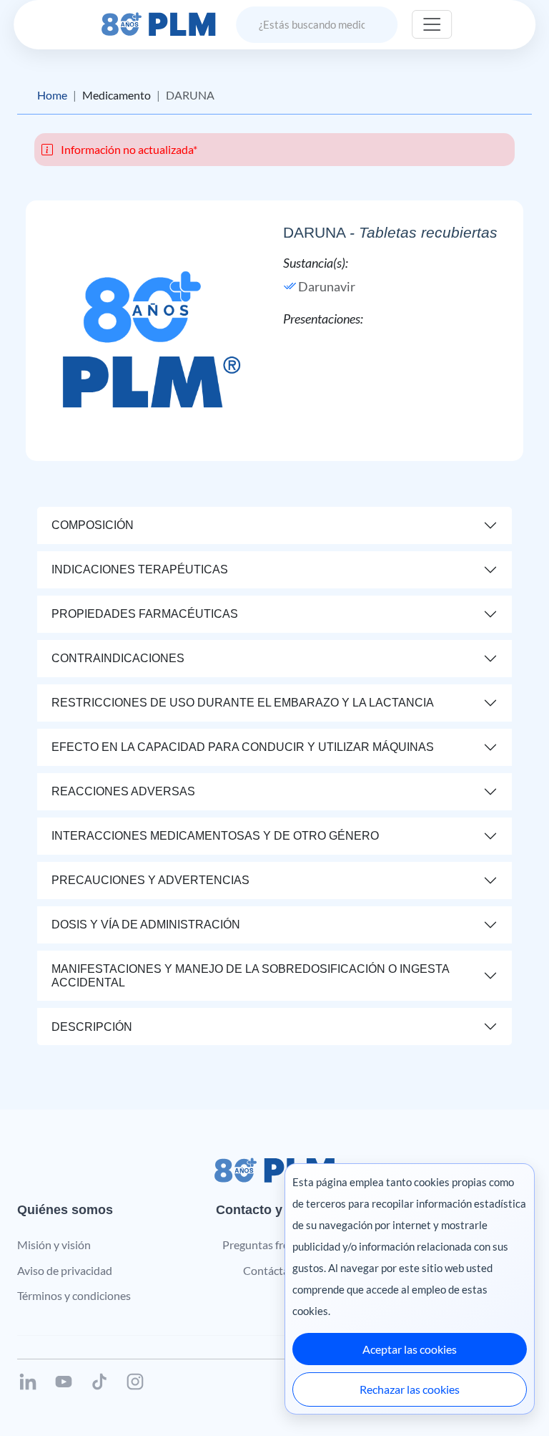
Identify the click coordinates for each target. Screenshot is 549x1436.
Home (52, 95)
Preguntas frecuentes (274, 1244)
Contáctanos (275, 1270)
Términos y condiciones (74, 1295)
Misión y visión (54, 1244)
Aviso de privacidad (64, 1270)
